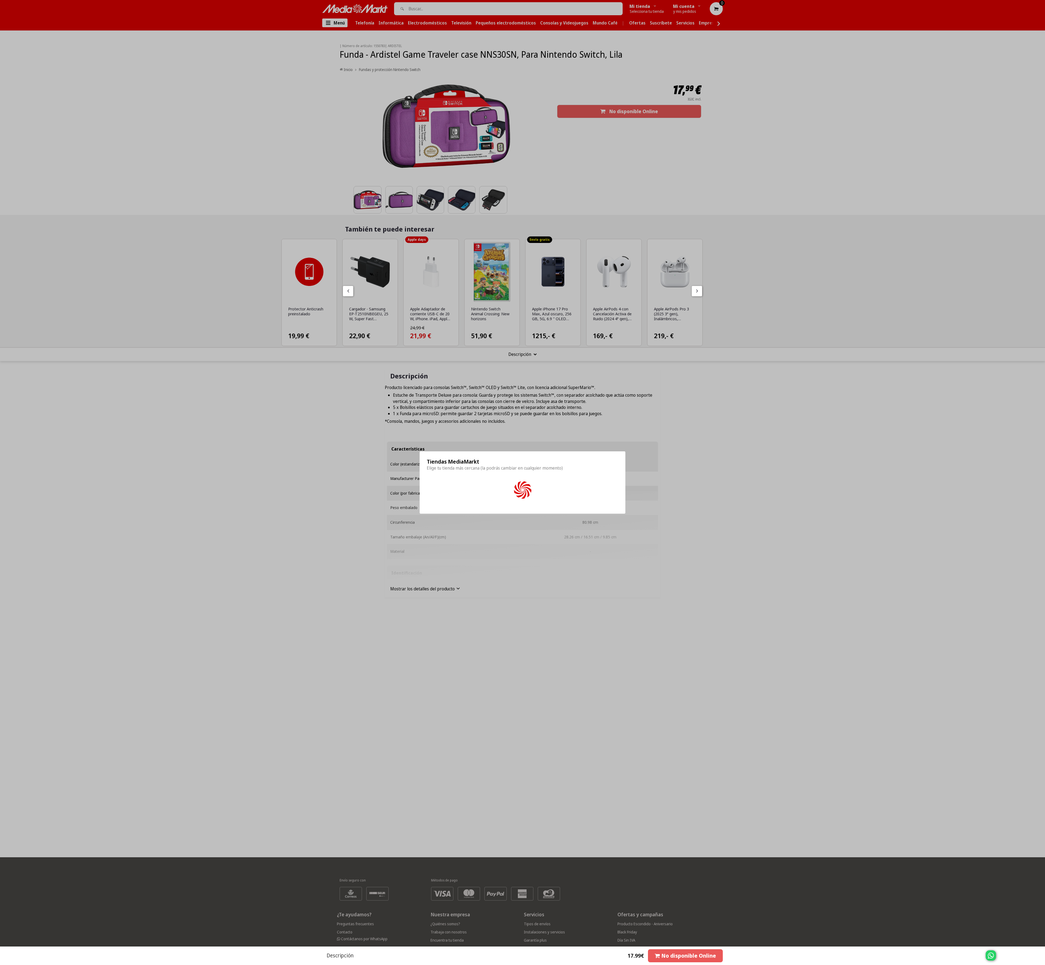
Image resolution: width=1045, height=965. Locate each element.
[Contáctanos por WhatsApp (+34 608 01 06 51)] (1040, 958)
